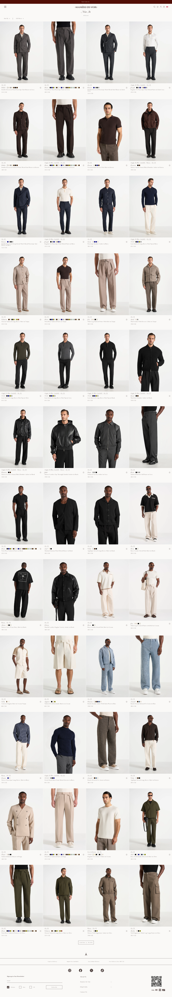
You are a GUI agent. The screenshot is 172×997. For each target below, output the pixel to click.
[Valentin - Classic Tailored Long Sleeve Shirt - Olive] (13, 319)
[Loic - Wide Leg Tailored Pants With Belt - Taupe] (92, 319)
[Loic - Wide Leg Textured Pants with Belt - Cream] (96, 319)
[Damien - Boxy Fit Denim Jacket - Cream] (94, 701)
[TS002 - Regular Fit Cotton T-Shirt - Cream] (93, 854)
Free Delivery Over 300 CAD (116, 961)
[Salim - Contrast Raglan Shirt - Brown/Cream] (7, 701)
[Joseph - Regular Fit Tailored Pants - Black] (137, 87)
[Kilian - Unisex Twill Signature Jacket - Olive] (97, 931)
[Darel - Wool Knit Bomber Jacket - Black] (136, 395)
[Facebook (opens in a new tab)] (80, 970)
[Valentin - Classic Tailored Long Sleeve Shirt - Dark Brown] (9, 319)
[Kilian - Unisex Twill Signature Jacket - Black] (95, 931)
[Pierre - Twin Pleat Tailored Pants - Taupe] (60, 87)
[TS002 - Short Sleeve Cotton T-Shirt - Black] (96, 854)
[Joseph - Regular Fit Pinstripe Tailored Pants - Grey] (146, 87)
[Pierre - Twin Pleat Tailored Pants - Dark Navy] (61, 87)
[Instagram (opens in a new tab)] (69, 970)
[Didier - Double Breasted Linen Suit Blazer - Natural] (12, 87)
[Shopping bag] (164, 7)
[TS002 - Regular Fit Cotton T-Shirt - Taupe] (102, 854)
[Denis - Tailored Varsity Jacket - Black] (96, 472)
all (34, 987)
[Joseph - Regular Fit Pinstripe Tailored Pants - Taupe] (141, 87)
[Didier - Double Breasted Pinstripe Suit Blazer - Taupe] (9, 87)
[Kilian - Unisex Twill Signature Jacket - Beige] (93, 931)
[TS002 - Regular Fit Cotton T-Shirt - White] (101, 854)
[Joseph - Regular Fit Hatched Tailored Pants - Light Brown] (143, 87)
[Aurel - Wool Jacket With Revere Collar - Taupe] (136, 319)
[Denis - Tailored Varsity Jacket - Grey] (93, 472)
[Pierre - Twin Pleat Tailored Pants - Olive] (53, 87)
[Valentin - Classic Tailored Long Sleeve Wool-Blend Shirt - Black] (12, 319)
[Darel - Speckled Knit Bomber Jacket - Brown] (137, 395)
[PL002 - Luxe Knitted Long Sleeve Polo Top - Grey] (141, 241)
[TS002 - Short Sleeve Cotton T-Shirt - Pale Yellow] (94, 854)
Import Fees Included (72, 961)
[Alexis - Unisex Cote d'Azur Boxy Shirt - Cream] (10, 625)
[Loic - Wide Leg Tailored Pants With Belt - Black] (95, 319)
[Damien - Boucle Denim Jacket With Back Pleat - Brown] (96, 701)
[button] (5, 7)
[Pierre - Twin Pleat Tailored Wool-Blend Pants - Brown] (67, 87)
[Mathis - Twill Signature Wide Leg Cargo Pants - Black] (138, 931)
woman (13, 987)
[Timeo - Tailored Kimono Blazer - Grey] (9, 854)
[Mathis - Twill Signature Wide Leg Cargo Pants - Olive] (140, 931)
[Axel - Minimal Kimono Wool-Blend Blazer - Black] (51, 548)
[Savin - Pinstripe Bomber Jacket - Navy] (94, 241)
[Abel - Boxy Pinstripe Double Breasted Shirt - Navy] (138, 854)
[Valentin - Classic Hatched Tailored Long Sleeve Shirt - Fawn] (18, 319)
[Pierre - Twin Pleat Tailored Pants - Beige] (64, 87)
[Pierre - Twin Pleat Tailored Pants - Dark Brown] (66, 87)
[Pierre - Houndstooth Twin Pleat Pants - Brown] (56, 87)
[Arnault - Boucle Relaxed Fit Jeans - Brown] (137, 701)
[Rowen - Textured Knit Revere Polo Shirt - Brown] (98, 165)
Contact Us (83, 992)
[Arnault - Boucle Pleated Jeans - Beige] (140, 701)
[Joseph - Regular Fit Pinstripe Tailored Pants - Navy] (145, 87)
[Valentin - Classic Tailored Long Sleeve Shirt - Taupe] (10, 319)
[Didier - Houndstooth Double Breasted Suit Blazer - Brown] (17, 87)
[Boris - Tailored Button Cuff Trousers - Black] (136, 472)
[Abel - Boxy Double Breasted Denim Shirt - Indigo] (141, 854)
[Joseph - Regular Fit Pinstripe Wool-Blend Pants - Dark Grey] (138, 87)
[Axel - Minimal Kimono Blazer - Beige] (49, 548)
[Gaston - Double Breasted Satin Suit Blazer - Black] (97, 87)
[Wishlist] (157, 7)
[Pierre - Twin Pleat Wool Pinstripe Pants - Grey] (63, 87)
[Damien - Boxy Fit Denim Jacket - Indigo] (97, 701)
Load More (86, 942)
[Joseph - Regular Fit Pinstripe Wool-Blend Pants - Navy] (140, 87)
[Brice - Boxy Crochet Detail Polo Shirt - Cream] (137, 548)
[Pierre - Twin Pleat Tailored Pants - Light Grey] (55, 87)
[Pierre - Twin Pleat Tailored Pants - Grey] (71, 87)
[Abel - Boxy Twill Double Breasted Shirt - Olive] (145, 854)
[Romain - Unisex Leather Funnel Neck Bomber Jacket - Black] (137, 165)
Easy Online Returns (93, 961)
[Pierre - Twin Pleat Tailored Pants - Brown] (75, 87)
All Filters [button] (19, 18)
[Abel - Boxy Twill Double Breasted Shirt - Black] (135, 854)
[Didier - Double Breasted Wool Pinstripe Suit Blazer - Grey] (10, 87)
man (24, 987)
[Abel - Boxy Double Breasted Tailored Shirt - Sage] (143, 854)
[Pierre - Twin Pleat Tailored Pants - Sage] (72, 87)
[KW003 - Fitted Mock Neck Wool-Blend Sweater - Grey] (50, 778)
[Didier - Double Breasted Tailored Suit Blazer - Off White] (7, 87)
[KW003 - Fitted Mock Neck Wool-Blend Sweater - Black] (52, 778)
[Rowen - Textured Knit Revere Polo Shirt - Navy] (97, 165)
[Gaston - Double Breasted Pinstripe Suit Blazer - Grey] (98, 87)
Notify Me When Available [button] (138, 85)
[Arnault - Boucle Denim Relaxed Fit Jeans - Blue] (139, 701)
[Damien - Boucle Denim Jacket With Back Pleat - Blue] (99, 701)
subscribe (54, 987)
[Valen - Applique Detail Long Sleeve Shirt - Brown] (94, 548)
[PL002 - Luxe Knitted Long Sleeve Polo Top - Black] (136, 241)
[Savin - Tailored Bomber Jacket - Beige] (97, 241)
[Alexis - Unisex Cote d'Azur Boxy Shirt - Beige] (7, 625)
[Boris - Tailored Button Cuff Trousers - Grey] (137, 472)
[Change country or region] (167, 7)
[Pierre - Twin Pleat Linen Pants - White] (58, 87)
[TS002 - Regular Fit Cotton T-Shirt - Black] (99, 854)
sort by (6, 18)
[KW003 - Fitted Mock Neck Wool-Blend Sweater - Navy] (53, 778)
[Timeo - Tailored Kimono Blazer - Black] (10, 854)
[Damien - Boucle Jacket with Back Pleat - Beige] (101, 701)
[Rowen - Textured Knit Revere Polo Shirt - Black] (95, 165)
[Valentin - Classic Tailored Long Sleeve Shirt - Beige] (15, 319)
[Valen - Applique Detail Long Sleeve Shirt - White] (93, 548)
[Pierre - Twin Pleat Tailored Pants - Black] (50, 87)
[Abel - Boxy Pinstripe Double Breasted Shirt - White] (140, 854)
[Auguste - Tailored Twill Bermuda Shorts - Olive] (54, 701)
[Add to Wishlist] (40, 87)
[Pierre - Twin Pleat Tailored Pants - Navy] (52, 87)
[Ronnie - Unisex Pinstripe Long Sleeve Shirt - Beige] (9, 778)
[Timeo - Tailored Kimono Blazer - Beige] (7, 854)
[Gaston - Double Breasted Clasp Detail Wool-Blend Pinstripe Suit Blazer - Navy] (93, 87)
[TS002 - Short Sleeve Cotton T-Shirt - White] (98, 854)
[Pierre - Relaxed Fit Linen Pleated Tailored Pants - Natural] (77, 87)
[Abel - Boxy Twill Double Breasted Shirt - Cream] (137, 854)
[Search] (154, 7)
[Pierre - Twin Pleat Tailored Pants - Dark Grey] (74, 87)
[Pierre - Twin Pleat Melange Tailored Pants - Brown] (79, 87)
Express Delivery (52, 961)
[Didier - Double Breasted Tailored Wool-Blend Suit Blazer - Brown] (14, 87)
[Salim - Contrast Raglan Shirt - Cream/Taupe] (8, 701)
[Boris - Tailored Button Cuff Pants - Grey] (139, 472)
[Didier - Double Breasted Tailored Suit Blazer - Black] (15, 87)
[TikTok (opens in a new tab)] (102, 970)
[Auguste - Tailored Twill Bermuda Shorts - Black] (51, 701)
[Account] (161, 7)
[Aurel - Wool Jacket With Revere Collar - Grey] (137, 319)
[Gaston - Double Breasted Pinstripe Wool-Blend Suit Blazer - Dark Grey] (95, 87)
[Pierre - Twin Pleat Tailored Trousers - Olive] (69, 87)
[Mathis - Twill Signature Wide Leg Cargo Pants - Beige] (137, 931)
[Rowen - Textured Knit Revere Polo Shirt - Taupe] (94, 165)
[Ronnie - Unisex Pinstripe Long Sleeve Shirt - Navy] (8, 778)
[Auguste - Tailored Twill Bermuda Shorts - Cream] (53, 701)
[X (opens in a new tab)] (91, 970)
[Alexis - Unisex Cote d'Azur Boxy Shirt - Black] (9, 625)
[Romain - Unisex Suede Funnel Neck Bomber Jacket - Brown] (139, 165)
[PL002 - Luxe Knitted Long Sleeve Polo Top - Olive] (139, 241)
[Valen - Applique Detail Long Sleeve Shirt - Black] (96, 548)
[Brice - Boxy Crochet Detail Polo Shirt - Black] (136, 548)
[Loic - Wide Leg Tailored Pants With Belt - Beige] (93, 319)
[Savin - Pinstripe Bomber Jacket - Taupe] (93, 241)
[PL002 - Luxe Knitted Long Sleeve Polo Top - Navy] (137, 241)
